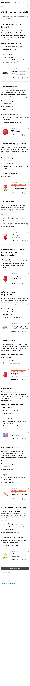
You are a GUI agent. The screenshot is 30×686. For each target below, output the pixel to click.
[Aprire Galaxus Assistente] (23, 3)
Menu (4, 7)
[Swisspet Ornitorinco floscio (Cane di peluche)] (15, 494)
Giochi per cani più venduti (8, 583)
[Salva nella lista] (25, 78)
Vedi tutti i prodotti (15, 568)
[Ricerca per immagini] (27, 6)
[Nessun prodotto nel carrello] (27, 3)
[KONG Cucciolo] (15, 435)
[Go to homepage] (5, 3)
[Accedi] (19, 2)
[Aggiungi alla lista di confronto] (22, 78)
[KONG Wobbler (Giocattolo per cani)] (15, 236)
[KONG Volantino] (15, 132)
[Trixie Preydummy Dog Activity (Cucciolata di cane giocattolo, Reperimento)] (15, 327)
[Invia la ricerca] (9, 7)
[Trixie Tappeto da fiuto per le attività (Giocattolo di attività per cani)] (15, 73)
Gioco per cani (14, 68)
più (8, 39)
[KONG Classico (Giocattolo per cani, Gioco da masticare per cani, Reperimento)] (15, 374)
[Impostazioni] (15, 3)
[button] (13, 18)
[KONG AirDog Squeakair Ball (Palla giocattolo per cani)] (15, 188)
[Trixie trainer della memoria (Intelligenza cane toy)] (15, 555)
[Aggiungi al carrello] (27, 78)
